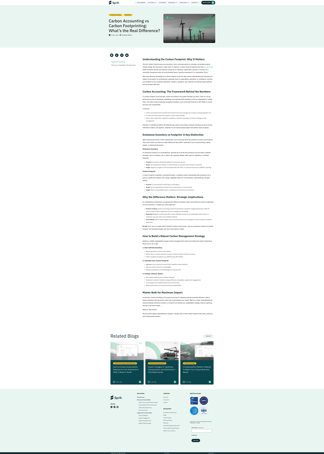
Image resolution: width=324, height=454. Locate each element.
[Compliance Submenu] (188, 2)
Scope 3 (162, 363)
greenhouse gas (208, 67)
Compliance (183, 2)
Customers (162, 2)
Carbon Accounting (115, 15)
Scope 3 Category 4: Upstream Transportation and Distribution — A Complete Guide (162, 369)
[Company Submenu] (198, 2)
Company (194, 2)
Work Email (197, 427)
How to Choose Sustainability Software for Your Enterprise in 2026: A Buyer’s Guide (126, 369)
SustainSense (141, 2)
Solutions (151, 2)
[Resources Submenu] (176, 2)
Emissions (128, 15)
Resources (171, 2)
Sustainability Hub (130, 363)
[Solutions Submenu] (156, 2)
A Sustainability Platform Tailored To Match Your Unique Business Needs (197, 369)
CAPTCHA (194, 435)
